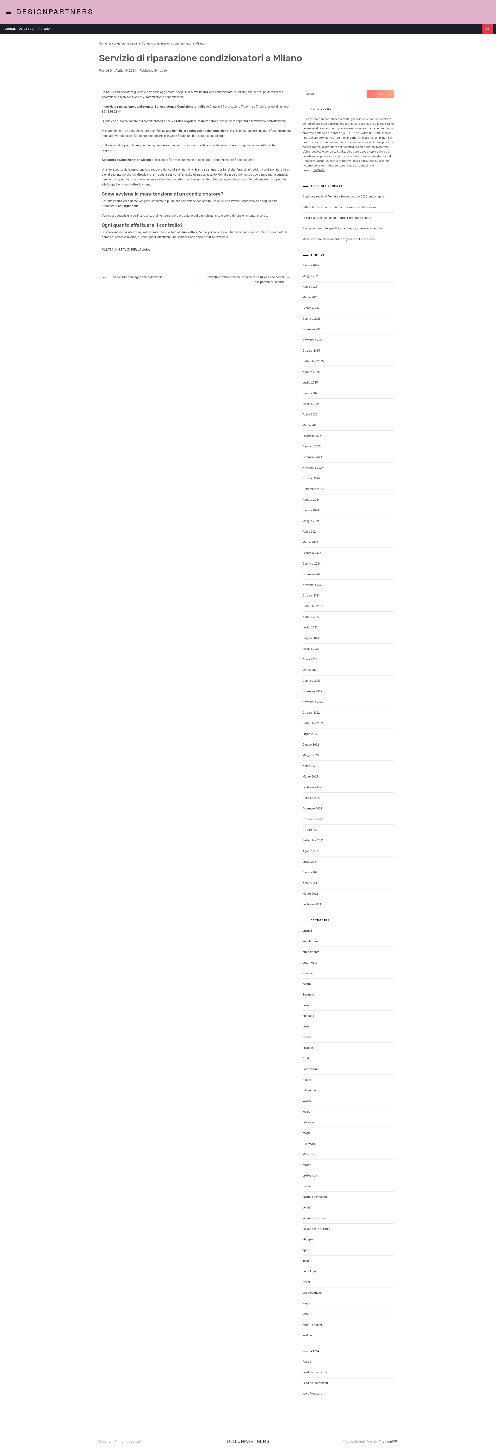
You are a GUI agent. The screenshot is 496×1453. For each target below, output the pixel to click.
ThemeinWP (388, 1441)
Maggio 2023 (311, 649)
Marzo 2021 (310, 893)
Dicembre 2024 (312, 457)
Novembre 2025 (313, 340)
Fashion (308, 1048)
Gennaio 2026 (312, 318)
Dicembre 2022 (312, 691)
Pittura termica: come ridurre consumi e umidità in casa (339, 207)
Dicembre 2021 (312, 808)
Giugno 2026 (311, 265)
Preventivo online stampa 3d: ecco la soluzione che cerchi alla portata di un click (244, 279)
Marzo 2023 (310, 670)
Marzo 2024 (310, 542)
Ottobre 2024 (311, 478)
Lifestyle (308, 1122)
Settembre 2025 (313, 361)
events (307, 1037)
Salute (307, 1186)
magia (307, 1133)
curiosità (308, 1016)
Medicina (308, 1154)
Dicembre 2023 (312, 574)
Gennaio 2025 (312, 446)
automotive (310, 962)
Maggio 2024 (311, 521)
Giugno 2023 (311, 638)
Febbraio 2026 (312, 308)
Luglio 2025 (310, 382)
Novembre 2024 (313, 467)
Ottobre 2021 (311, 830)
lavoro (307, 1101)
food (306, 1058)
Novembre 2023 (313, 585)
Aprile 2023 (310, 659)
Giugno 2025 (311, 393)
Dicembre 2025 (312, 329)
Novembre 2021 (313, 819)
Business (309, 994)
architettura (310, 941)
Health (307, 1079)
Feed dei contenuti (315, 1372)
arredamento (311, 952)
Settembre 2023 (313, 606)
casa (306, 1005)
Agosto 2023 (311, 617)
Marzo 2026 (310, 297)
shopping (309, 1239)
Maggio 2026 (311, 276)
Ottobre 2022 (311, 712)
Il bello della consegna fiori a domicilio (136, 277)
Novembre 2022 (313, 702)
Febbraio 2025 (312, 436)
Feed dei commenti (315, 1383)
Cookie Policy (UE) (19, 28)
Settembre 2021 (313, 840)
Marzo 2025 (310, 425)
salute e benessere (315, 1197)
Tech (306, 1260)
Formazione (311, 1069)
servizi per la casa (134, 249)
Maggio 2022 (311, 755)
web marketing (312, 1324)
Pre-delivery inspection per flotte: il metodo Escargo (337, 218)
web (305, 1314)
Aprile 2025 (310, 414)
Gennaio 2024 (312, 563)
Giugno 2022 (311, 744)
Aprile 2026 (310, 286)
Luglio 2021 (310, 861)
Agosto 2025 (311, 372)
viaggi (306, 1303)
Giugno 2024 (311, 510)
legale (306, 1111)
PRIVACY (319, 170)
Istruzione (309, 1090)
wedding (308, 1335)
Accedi (307, 1361)
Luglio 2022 (310, 734)
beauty (307, 984)
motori (307, 1165)
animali (307, 930)
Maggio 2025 (311, 404)
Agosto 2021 (311, 851)
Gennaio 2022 (312, 798)
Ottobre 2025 (311, 350)
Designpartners (55, 11)
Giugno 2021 (311, 872)
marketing (309, 1143)
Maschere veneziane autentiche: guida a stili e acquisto (339, 239)
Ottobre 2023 (311, 595)
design (307, 1026)
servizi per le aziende (316, 1229)
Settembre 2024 (313, 489)
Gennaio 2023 (312, 680)
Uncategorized (312, 1292)
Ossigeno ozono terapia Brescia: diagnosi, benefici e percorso (344, 228)
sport (306, 1250)
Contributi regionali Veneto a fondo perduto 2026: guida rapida (344, 196)
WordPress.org (312, 1393)
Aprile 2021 (310, 883)
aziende (308, 973)
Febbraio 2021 (312, 904)
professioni (310, 1175)
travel (306, 1282)
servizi (307, 1207)
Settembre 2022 (313, 723)
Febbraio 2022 (312, 787)
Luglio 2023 (310, 627)
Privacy (44, 28)
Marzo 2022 (310, 776)
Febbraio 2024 (312, 553)
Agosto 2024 (311, 499)
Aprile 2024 (310, 531)
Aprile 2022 (310, 766)
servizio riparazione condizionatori (210, 92)
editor (164, 70)
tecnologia (310, 1271)
